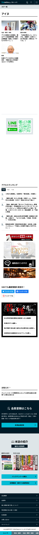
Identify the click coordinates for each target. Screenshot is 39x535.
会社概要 (4, 496)
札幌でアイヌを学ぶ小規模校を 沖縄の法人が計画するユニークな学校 (10, 60)
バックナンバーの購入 (19, 476)
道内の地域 (23, 32)
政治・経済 (17, 533)
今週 (8, 190)
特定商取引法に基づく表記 (9, 510)
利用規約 (4, 515)
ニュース (5, 533)
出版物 (3, 500)
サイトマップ (5, 524)
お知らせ (5, 387)
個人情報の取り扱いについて (10, 505)
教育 (3, 55)
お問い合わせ (5, 520)
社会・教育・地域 (28, 533)
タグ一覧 (5, 7)
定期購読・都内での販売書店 (19, 483)
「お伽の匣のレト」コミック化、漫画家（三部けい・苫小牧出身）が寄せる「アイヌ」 (28, 38)
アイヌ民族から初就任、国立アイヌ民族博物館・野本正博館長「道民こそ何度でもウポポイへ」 (10, 38)
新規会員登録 (19, 425)
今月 (12, 190)
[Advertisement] (19, 86)
